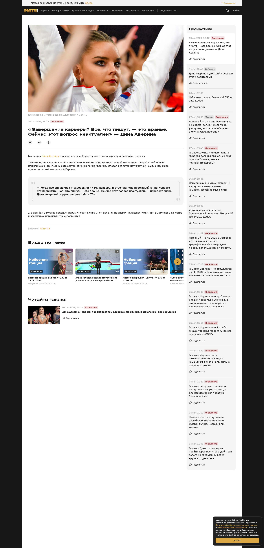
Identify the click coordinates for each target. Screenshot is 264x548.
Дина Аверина (50, 156)
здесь (88, 3)
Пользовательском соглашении (232, 527)
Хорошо (237, 540)
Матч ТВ (45, 228)
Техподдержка (229, 3)
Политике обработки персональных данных (236, 525)
